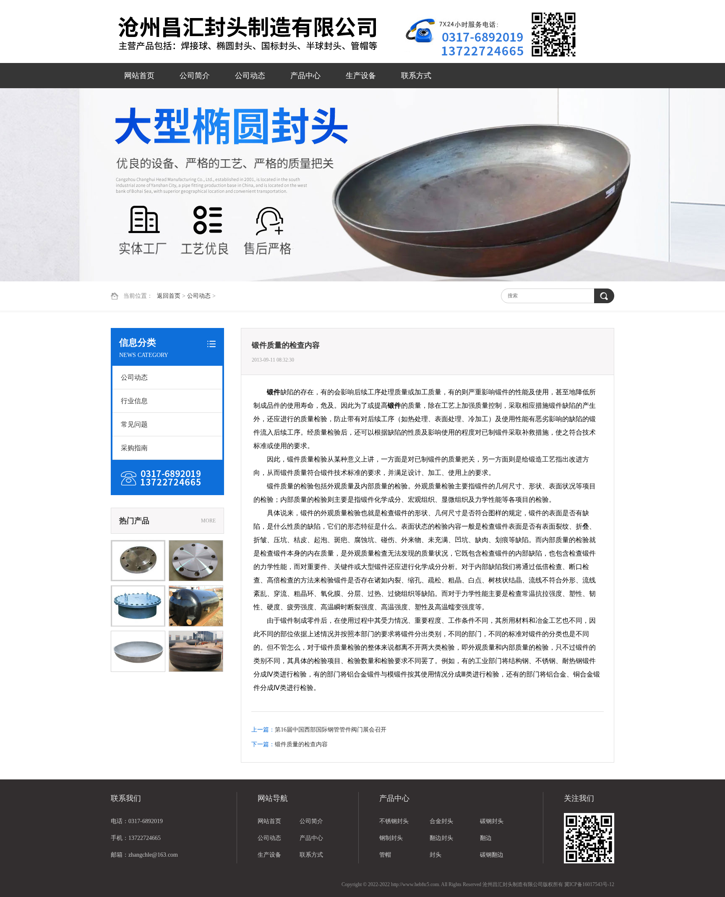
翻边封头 (441, 838)
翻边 (486, 838)
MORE (208, 521)
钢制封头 (391, 838)
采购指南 (134, 447)
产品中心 (305, 75)
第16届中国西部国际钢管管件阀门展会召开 (330, 730)
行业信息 (134, 400)
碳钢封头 (491, 821)
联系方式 (416, 75)
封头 (435, 855)
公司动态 (250, 75)
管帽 (385, 855)
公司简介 (195, 75)
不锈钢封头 (394, 821)
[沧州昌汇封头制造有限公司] (257, 32)
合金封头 (441, 821)
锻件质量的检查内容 (301, 744)
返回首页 (168, 296)
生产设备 (361, 75)
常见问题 (134, 424)
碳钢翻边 (491, 855)
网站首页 (139, 75)
